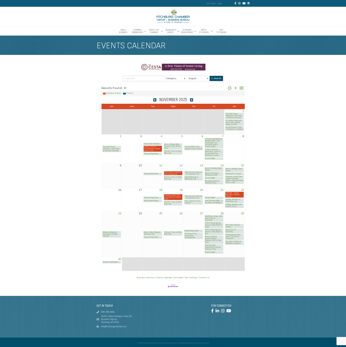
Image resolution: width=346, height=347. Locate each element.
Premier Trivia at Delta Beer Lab (173, 152)
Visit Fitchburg (221, 31)
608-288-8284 (108, 312)
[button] (230, 88)
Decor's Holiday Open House (213, 169)
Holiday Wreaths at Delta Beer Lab (232, 200)
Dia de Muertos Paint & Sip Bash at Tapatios (234, 128)
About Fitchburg (204, 31)
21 (222, 189)
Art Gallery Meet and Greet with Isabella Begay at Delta (233, 122)
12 (181, 165)
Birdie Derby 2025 (191, 231)
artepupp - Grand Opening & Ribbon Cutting (232, 194)
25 (160, 213)
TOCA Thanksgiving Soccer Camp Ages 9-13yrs (213, 225)
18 (160, 189)
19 (181, 189)
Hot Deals (178, 277)
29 (242, 213)
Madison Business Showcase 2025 (212, 174)
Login (219, 3)
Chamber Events (113, 93)
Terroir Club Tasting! (151, 144)
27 (201, 213)
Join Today (211, 3)
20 (201, 189)
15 (242, 165)
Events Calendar (164, 277)
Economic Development (187, 31)
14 (222, 165)
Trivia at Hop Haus (151, 154)
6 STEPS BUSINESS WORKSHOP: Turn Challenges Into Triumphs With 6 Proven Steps (213, 143)
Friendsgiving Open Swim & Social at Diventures (233, 236)
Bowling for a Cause (233, 174)
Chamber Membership (137, 31)
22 (242, 189)
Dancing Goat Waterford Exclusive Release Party (213, 247)
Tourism (129, 93)
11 (160, 165)
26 (181, 213)
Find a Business (123, 31)
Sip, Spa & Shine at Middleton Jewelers (233, 242)
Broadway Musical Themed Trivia (212, 182)
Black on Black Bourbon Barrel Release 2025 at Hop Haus (213, 239)
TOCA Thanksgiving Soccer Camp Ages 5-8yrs (213, 231)
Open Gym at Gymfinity (230, 231)
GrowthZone (204, 343)
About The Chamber (154, 31)
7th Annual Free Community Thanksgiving (190, 235)
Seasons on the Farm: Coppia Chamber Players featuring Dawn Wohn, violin (234, 179)
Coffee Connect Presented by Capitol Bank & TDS (152, 148)
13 (201, 165)
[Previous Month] (155, 100)
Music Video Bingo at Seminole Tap (152, 233)
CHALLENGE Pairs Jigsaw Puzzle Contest (193, 148)
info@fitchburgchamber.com (114, 326)
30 (119, 259)
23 (119, 213)
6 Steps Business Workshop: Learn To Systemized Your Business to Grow (213, 152)
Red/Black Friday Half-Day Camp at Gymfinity (214, 218)
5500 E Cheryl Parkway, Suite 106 (116, 316)
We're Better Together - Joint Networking (173, 173)
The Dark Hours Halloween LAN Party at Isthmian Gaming (233, 115)
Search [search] (217, 78)
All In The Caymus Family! (232, 226)
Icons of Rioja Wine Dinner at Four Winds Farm (172, 146)
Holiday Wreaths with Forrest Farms (233, 205)
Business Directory (146, 277)
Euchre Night (210, 158)
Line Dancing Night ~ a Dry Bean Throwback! (214, 201)
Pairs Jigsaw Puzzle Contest (192, 202)
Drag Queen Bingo (151, 200)
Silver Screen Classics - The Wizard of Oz (193, 173)
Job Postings (191, 277)
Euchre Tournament (110, 262)
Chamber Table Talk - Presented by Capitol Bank (172, 197)
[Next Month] (191, 100)
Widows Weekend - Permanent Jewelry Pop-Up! (110, 234)
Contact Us (204, 277)
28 (222, 213)
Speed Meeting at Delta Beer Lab (191, 178)
